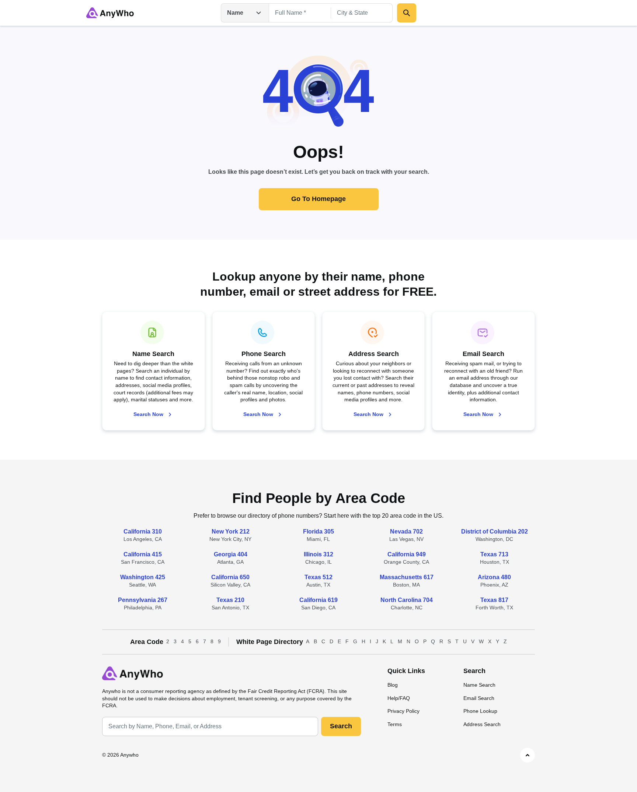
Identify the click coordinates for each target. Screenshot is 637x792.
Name (235, 13)
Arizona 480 (494, 577)
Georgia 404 (230, 554)
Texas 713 (494, 554)
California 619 (318, 600)
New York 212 (231, 531)
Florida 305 (318, 531)
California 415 (142, 554)
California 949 (406, 554)
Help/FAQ (398, 698)
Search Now (148, 414)
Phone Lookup (480, 711)
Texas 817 (494, 600)
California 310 (142, 531)
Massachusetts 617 (407, 577)
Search (341, 726)
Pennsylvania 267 (142, 600)
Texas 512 (318, 577)
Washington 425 (142, 577)
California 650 (230, 577)
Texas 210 (230, 600)
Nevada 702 (406, 531)
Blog (392, 685)
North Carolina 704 (406, 600)
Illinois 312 (318, 554)
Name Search (479, 685)
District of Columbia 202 (494, 531)
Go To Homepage (318, 199)
